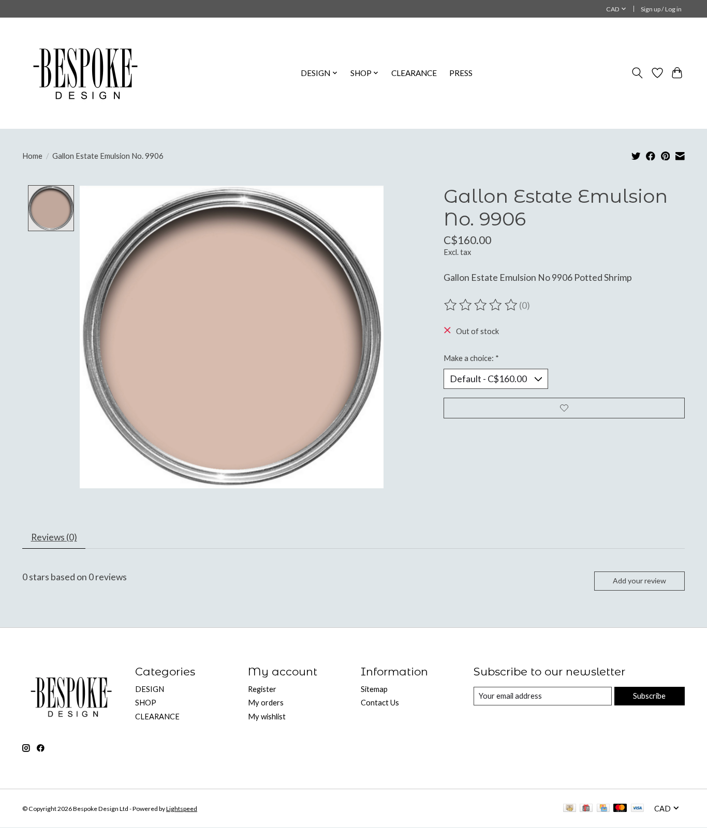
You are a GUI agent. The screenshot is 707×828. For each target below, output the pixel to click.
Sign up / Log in (661, 9)
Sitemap (374, 689)
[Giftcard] (586, 809)
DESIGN (149, 689)
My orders (266, 702)
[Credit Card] (603, 809)
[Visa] (637, 809)
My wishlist (267, 716)
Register (262, 689)
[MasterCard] (620, 809)
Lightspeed (181, 808)
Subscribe (649, 695)
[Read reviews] (481, 305)
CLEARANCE (414, 73)
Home (32, 156)
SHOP (145, 702)
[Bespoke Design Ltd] (85, 73)
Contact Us (380, 702)
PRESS (461, 73)
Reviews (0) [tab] (54, 537)
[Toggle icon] (637, 73)
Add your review (639, 580)
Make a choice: (471, 358)
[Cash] (569, 809)
